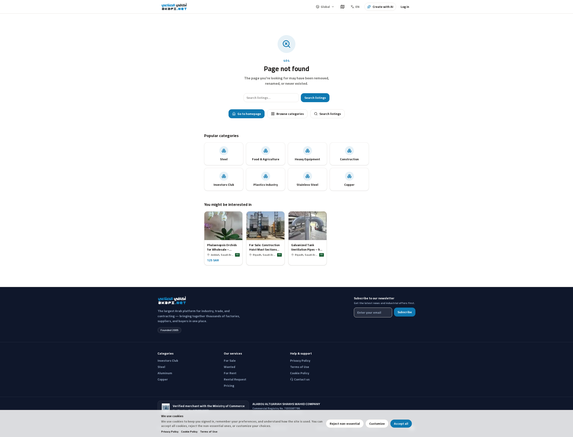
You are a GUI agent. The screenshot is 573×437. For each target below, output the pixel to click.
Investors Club (168, 360)
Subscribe (405, 312)
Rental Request (235, 379)
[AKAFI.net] (174, 7)
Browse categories (290, 114)
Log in (405, 7)
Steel (161, 367)
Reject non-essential (345, 423)
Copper (163, 379)
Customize (377, 423)
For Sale (230, 360)
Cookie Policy (189, 431)
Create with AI (383, 7)
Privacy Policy (169, 431)
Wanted (229, 367)
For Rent (230, 373)
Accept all (401, 423)
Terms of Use (208, 431)
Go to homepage (249, 114)
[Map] (342, 7)
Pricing (229, 385)
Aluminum (165, 373)
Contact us (302, 379)
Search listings (315, 98)
